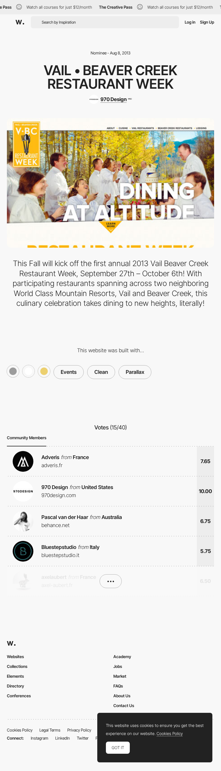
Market (119, 676)
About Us (121, 695)
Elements (15, 676)
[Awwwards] (20, 22)
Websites (15, 656)
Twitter (83, 738)
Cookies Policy (20, 730)
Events (69, 372)
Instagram (39, 738)
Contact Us (123, 705)
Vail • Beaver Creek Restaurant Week (110, 77)
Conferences (19, 695)
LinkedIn (62, 738)
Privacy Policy (79, 730)
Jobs (117, 666)
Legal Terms (49, 730)
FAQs (118, 685)
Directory (15, 685)
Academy (122, 656)
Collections (17, 666)
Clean (101, 372)
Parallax (135, 372)
